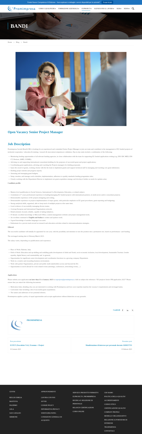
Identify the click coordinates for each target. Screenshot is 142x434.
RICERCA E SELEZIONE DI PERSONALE (83, 402)
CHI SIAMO (108, 392)
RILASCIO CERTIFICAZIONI (83, 407)
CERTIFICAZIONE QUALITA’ (115, 408)
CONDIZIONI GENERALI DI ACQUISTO (51, 418)
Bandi (25, 42)
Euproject (86, 8)
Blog (17, 42)
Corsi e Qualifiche (47, 8)
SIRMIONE (13, 417)
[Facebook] (122, 310)
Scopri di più (107, 2)
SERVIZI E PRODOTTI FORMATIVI (85, 392)
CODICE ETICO (110, 404)
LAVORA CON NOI (48, 397)
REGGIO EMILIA (15, 397)
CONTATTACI (109, 431)
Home (10, 42)
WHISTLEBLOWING (48, 413)
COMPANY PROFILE (111, 412)
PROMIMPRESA (34, 320)
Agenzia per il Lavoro (103, 8)
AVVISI (43, 401)
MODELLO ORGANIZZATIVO (115, 416)
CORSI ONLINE (78, 411)
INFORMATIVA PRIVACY (50, 409)
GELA (11, 409)
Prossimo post (127, 341)
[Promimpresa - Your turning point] (22, 8)
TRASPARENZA (110, 427)
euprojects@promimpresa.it (64, 279)
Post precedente (15, 341)
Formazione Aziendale (68, 8)
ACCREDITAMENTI (111, 400)
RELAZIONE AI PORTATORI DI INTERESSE (115, 421)
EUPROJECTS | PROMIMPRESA (84, 396)
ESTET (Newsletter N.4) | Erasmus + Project (27, 345)
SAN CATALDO (15, 413)
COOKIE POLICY (47, 405)
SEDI (118, 8)
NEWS (126, 8)
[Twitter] (132, 310)
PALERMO (13, 405)
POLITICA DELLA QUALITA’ (115, 396)
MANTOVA (13, 401)
